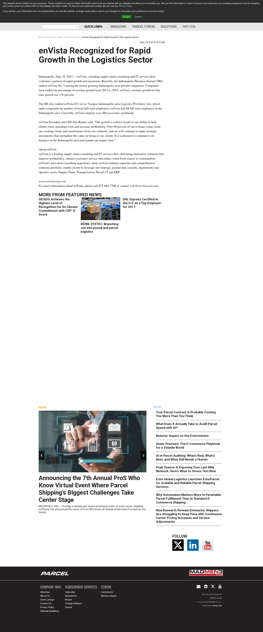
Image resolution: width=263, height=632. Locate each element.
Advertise (45, 592)
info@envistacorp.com (144, 186)
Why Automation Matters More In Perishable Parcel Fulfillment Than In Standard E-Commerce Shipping (188, 498)
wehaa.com (217, 606)
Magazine (118, 26)
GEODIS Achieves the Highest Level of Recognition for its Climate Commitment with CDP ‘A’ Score (58, 206)
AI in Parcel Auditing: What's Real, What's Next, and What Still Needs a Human (185, 457)
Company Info (50, 587)
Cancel (68, 607)
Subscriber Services (81, 587)
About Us (45, 596)
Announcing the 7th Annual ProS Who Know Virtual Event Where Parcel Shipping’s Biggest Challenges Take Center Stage (89, 488)
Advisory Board (108, 596)
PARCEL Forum (143, 26)
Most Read (157, 407)
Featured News (84, 194)
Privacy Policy (125, 5)
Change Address (73, 603)
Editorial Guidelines (49, 611)
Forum (106, 587)
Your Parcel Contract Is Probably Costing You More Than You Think (186, 414)
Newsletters (71, 596)
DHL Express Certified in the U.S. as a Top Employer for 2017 (142, 203)
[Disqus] (101, 280)
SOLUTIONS (169, 26)
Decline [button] (138, 16)
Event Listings (47, 599)
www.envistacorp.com (52, 181)
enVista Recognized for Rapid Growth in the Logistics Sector (96, 55)
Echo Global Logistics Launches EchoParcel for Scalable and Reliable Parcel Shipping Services (187, 483)
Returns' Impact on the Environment (182, 436)
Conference (107, 592)
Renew (68, 599)
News (43, 407)
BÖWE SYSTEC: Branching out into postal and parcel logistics (99, 227)
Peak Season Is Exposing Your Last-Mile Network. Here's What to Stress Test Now (186, 469)
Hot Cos (189, 26)
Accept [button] (126, 16)
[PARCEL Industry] (54, 573)
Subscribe (70, 592)
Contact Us (46, 603)
